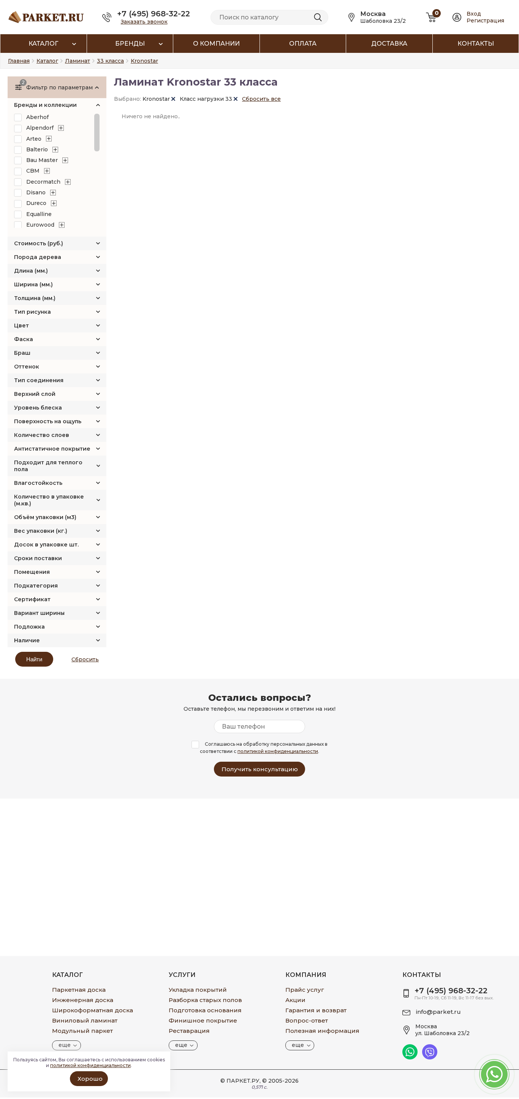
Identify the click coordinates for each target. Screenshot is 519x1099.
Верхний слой (34, 394)
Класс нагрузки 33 (207, 98)
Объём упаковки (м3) (45, 517)
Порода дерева (37, 257)
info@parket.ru (438, 1011)
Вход (474, 13)
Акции (295, 1000)
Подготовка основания (205, 1010)
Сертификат (32, 599)
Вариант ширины (39, 613)
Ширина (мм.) (33, 284)
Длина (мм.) (31, 270)
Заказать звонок (144, 21)
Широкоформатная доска (92, 1010)
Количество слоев (41, 435)
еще (65, 1045)
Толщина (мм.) (34, 298)
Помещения (32, 572)
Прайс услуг (304, 989)
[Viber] (429, 1057)
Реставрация (189, 1030)
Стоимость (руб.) (38, 243)
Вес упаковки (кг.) (40, 530)
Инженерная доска (82, 1000)
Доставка (389, 43)
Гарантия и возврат (316, 1010)
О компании (216, 43)
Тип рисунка (32, 311)
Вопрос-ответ (306, 1020)
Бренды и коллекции (45, 105)
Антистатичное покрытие (52, 448)
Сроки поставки (38, 558)
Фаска (23, 339)
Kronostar (156, 98)
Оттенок (26, 366)
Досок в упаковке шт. (46, 544)
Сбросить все (261, 98)
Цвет (21, 325)
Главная (19, 60)
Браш (22, 352)
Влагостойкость (38, 483)
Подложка (29, 626)
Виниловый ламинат (84, 1020)
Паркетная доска (79, 989)
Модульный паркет (82, 1030)
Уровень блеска (38, 407)
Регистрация (485, 20)
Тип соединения (38, 380)
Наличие (27, 640)
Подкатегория (36, 585)
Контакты (475, 43)
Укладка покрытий (198, 989)
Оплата (302, 43)
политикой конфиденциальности (277, 751)
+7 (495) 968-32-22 (153, 13)
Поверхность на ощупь (47, 421)
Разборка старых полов (205, 1000)
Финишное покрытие (203, 1020)
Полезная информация (322, 1030)
